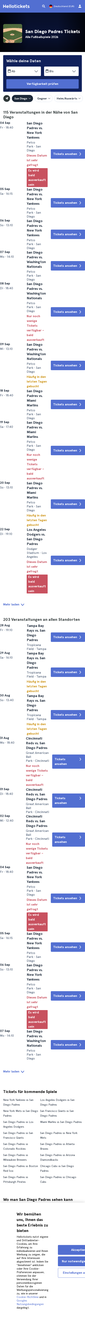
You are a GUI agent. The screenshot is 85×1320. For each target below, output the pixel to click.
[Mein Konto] (79, 6)
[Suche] (43, 6)
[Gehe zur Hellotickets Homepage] (17, 6)
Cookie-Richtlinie (28, 1297)
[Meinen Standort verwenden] (6, 98)
